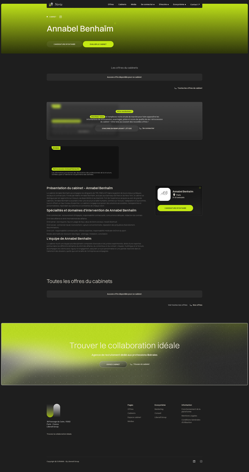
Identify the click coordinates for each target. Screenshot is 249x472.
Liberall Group (160, 417)
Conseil (158, 413)
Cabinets (122, 4)
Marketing (159, 409)
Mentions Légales (189, 416)
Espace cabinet (134, 417)
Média (133, 4)
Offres (111, 4)
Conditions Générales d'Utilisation (191, 421)
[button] (147, 4)
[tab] (56, 148)
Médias (131, 421)
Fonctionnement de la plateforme (191, 410)
